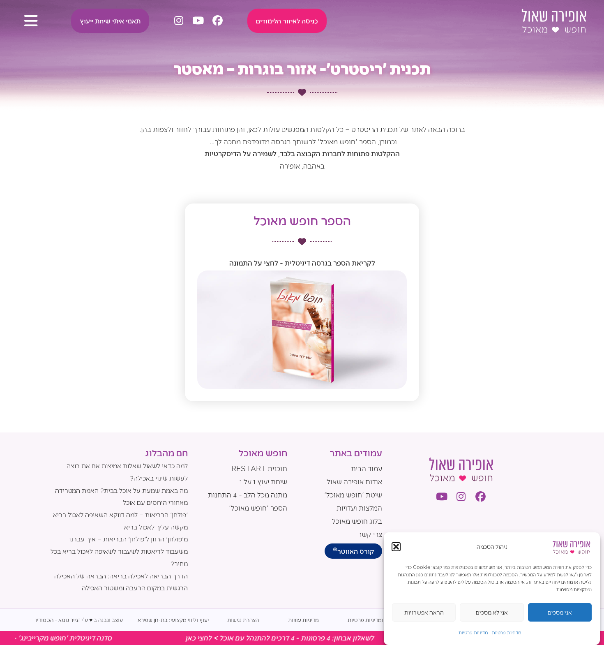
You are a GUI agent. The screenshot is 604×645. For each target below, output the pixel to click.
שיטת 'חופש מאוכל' (353, 494)
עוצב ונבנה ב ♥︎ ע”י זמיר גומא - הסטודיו (79, 619)
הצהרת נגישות (243, 619)
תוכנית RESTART (259, 468)
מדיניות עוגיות (303, 619)
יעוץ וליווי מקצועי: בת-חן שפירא (173, 619)
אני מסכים (560, 612)
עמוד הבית (366, 468)
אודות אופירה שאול (354, 481)
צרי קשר (370, 534)
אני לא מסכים (492, 612)
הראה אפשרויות (424, 612)
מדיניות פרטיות (506, 632)
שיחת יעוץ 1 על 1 (263, 481)
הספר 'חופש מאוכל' (258, 507)
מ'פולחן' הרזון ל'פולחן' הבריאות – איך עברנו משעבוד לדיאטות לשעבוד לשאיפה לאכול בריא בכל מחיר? (119, 550)
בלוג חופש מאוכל (357, 520)
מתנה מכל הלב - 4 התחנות (247, 494)
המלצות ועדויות (359, 507)
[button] (396, 547)
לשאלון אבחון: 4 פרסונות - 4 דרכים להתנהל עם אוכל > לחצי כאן (301, 637)
